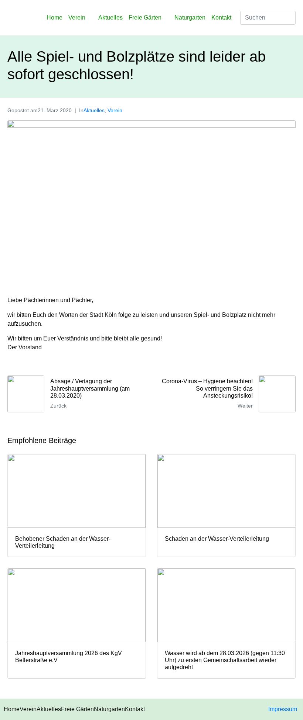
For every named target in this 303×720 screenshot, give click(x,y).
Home (54, 17)
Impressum (282, 709)
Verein (76, 17)
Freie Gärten (145, 17)
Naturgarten (189, 17)
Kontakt (221, 17)
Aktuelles (110, 17)
